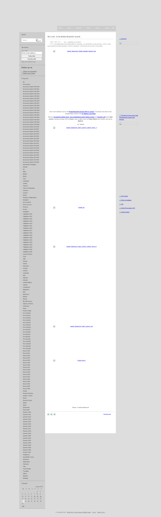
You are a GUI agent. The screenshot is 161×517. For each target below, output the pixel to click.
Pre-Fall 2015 (27, 325)
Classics (25, 185)
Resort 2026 (26, 388)
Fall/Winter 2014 (27, 223)
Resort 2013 (26, 358)
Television (26, 464)
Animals (25, 167)
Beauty (25, 174)
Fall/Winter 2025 (27, 249)
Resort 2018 (26, 369)
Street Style (26, 410)
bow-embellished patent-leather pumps (82, 117)
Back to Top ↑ (101, 512)
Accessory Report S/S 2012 (31, 131)
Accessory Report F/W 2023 (31, 117)
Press (88, 28)
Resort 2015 (26, 362)
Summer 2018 (27, 431)
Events (25, 209)
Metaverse (26, 294)
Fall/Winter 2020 (27, 237)
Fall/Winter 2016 (27, 228)
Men (24, 292)
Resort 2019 (26, 372)
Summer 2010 (27, 412)
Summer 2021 (27, 438)
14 (34, 496)
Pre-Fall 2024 (27, 346)
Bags (24, 171)
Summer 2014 (27, 421)
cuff (104, 44)
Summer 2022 (27, 440)
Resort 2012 (26, 355)
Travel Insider (27, 468)
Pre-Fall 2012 (27, 318)
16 (40, 496)
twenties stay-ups (87, 46)
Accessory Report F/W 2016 (31, 101)
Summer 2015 (27, 424)
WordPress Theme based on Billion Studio (79, 512)
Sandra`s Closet (27, 395)
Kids (24, 275)
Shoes (25, 398)
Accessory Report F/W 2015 (31, 98)
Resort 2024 (26, 384)
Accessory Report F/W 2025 (31, 122)
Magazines (26, 289)
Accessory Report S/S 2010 (31, 126)
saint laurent (73, 46)
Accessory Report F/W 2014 (31, 96)
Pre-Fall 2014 (27, 322)
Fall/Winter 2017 (27, 230)
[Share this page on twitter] (55, 414)
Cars (24, 178)
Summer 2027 (27, 452)
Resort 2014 (26, 360)
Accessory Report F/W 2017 (31, 103)
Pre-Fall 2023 (27, 343)
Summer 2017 (27, 428)
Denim (25, 195)
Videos (25, 473)
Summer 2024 (27, 445)
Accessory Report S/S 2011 (31, 129)
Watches (25, 476)
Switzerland (26, 461)
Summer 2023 (27, 443)
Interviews (26, 266)
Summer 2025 (27, 447)
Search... (25, 40)
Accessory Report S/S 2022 (31, 155)
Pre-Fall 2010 (27, 313)
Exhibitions (26, 211)
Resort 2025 (26, 386)
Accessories (26, 84)
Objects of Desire (28, 303)
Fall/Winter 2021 (27, 240)
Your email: (25, 50)
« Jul (23, 506)
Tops (24, 466)
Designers (26, 200)
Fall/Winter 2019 (27, 235)
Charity (25, 183)
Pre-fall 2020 (26, 336)
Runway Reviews (28, 393)
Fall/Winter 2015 (27, 226)
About (69, 28)
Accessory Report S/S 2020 (31, 150)
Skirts (24, 405)
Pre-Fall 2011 (27, 315)
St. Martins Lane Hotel (92, 44)
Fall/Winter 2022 (27, 242)
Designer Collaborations (30, 197)
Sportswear (26, 407)
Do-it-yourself (27, 202)
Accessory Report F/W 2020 (31, 110)
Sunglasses (26, 454)
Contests (25, 190)
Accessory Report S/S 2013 (31, 134)
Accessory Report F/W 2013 (31, 93)
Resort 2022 (26, 379)
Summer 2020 (27, 435)
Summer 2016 (27, 426)
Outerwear (26, 306)
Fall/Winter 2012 (27, 218)
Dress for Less (27, 204)
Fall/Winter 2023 (27, 244)
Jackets (25, 268)
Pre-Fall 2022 (27, 341)
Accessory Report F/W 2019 (31, 108)
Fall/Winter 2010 (27, 214)
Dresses (25, 207)
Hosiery (25, 261)
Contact (107, 28)
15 (37, 496)
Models (25, 296)
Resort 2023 (26, 381)
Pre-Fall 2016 (27, 327)
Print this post (107, 414)
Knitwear (25, 277)
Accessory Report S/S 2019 (31, 148)
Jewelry (25, 270)
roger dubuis (61, 46)
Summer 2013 (27, 419)
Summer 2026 (27, 450)
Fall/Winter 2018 (27, 233)
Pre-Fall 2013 (27, 320)
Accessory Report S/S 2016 (31, 141)
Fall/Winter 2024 (27, 247)
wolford (98, 46)
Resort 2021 (26, 376)
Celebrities (26, 181)
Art (24, 169)
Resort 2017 (26, 367)
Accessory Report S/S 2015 (31, 138)
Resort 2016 (26, 365)
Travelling (26, 471)
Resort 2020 (26, 374)
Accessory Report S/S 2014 (31, 136)
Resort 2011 (26, 353)
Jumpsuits (26, 273)
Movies (25, 299)
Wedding (25, 478)
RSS (113, 28)
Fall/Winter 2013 (27, 221)
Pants (24, 308)
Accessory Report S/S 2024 (31, 160)
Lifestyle (25, 280)
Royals (25, 391)
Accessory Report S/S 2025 (31, 162)
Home (60, 28)
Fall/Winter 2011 (27, 216)
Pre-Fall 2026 (27, 348)
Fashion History (27, 254)
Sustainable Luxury (28, 457)
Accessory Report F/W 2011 (31, 89)
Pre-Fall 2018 (27, 332)
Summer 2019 (27, 433)
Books (25, 176)
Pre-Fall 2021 (27, 339)
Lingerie (25, 285)
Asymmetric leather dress (65, 44)
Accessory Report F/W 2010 (31, 86)
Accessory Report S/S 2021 (31, 152)
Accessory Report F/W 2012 (31, 91)
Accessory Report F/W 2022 (31, 115)
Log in (94, 512)
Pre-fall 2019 (26, 334)
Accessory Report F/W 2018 (31, 105)
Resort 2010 (26, 351)
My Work (78, 28)
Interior (25, 263)
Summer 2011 (27, 414)
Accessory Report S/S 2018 (31, 145)
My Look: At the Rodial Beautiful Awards (63, 36)
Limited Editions (27, 282)
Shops (25, 402)
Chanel (80, 44)
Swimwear (26, 459)
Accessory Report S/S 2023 (31, 157)
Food (24, 256)
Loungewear (26, 287)
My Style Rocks (27, 301)
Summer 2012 (27, 417)
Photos (98, 28)
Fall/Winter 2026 (27, 251)
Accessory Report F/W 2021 (31, 112)
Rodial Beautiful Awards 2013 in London (81, 111)
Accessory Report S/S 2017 (31, 143)
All (23, 82)
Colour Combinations (29, 188)
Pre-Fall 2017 (27, 329)
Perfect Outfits (27, 310)
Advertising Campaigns (29, 164)
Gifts (24, 259)
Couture (25, 193)
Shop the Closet (27, 400)
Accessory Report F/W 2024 (31, 119)
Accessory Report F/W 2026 (31, 124)
